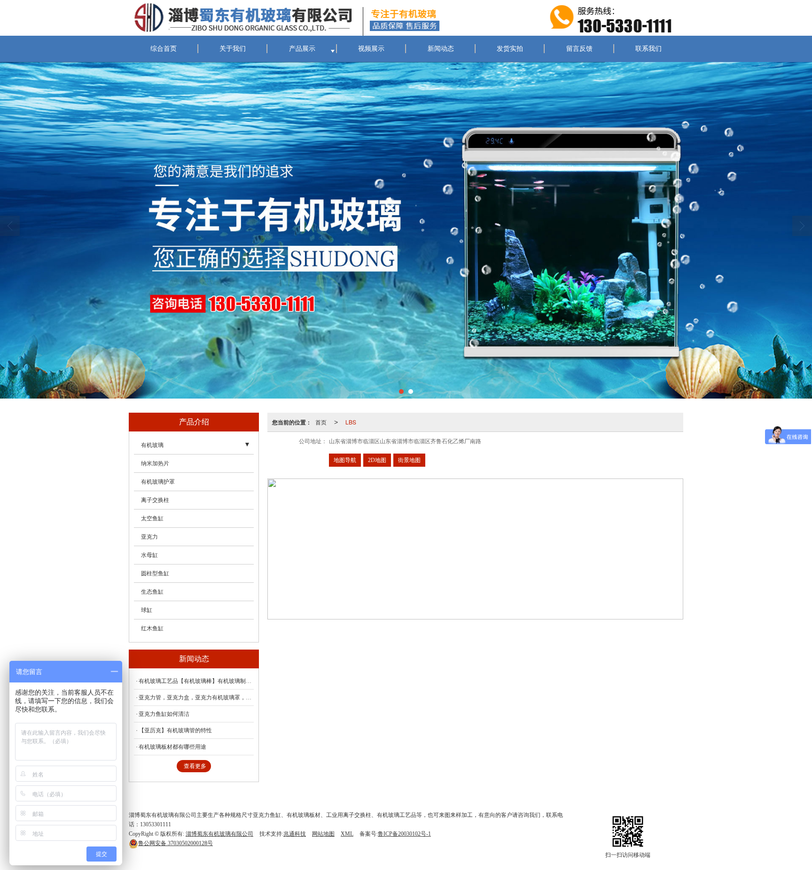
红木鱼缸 (152, 628)
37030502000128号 (175, 843)
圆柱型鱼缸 (155, 573)
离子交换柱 (155, 500)
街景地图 (409, 460)
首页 (321, 422)
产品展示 (302, 48)
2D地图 (377, 460)
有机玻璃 (152, 445)
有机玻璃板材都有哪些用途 (172, 747)
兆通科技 (294, 834)
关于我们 (232, 48)
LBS (350, 422)
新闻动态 (441, 48)
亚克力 (149, 536)
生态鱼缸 (152, 591)
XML (347, 834)
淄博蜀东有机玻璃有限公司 (219, 834)
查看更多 (195, 766)
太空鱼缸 (152, 518)
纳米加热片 (155, 463)
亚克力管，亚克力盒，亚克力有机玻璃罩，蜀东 (196, 697)
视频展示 (371, 48)
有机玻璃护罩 (158, 481)
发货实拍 (510, 48)
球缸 (146, 610)
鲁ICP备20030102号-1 (404, 834)
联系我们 (648, 48)
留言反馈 (579, 48)
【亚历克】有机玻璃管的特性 (175, 730)
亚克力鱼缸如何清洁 (164, 714)
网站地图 (323, 834)
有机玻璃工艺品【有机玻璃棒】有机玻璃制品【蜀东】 (196, 681)
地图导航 (345, 460)
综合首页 (163, 48)
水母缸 (149, 555)
